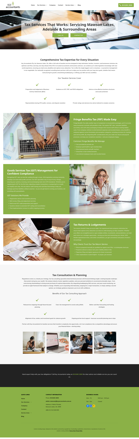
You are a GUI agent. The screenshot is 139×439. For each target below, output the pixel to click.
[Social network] (94, 406)
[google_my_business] (90, 406)
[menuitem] (33, 5)
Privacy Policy (79, 430)
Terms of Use (72, 430)
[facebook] (87, 406)
